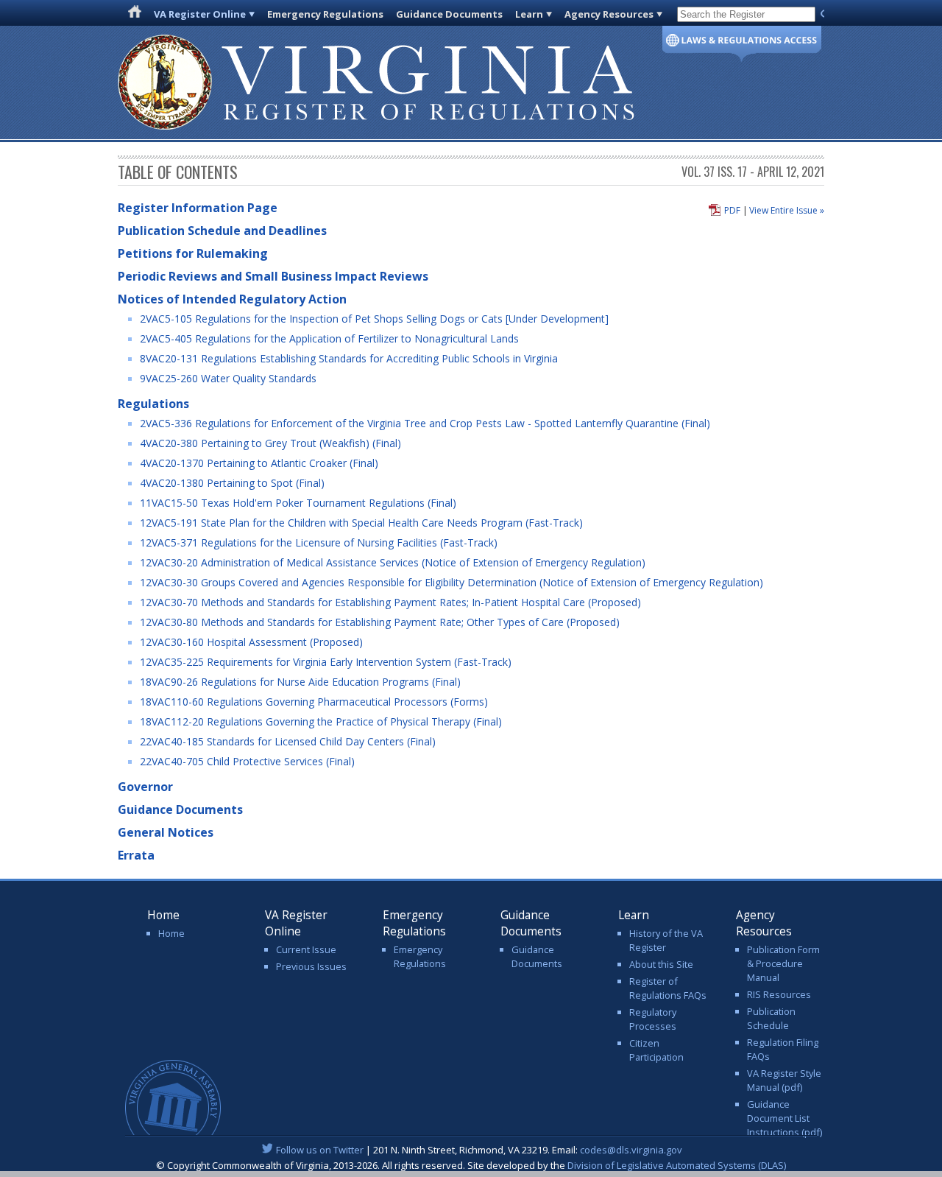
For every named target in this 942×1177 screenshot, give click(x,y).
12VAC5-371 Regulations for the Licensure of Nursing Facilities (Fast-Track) (318, 542)
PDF (732, 210)
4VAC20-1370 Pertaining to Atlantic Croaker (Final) (259, 463)
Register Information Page (197, 208)
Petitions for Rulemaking (193, 253)
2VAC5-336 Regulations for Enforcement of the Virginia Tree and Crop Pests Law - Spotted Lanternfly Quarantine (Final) (425, 423)
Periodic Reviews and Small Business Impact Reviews (273, 276)
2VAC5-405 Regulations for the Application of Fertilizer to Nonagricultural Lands (329, 338)
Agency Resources (609, 14)
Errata (136, 855)
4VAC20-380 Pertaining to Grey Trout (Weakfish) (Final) (270, 443)
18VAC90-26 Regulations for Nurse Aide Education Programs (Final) (300, 682)
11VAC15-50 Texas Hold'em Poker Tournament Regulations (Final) (298, 503)
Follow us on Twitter (320, 1149)
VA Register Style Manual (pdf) (784, 1080)
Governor (145, 787)
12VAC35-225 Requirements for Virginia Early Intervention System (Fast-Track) (325, 662)
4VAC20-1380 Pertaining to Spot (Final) (232, 483)
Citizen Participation (656, 1050)
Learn (529, 14)
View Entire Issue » (786, 210)
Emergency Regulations (325, 14)
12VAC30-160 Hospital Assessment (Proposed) (251, 642)
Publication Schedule (771, 1018)
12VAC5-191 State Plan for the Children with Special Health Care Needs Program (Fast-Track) (361, 523)
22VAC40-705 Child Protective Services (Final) (247, 761)
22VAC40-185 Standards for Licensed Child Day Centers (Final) (288, 741)
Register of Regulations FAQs (667, 988)
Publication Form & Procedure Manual (783, 963)
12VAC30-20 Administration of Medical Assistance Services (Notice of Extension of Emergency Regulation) (392, 562)
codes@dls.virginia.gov (631, 1149)
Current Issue (306, 949)
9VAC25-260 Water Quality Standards (228, 378)
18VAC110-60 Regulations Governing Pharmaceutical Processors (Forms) (314, 702)
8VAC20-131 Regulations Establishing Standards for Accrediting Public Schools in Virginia (349, 358)
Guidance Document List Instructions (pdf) (784, 1118)
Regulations (153, 404)
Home (171, 933)
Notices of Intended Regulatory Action (232, 299)
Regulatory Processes (652, 1019)
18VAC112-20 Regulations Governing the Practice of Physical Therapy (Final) (321, 721)
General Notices (165, 832)
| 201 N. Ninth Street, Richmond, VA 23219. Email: (479, 1149)
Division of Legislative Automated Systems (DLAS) (676, 1165)
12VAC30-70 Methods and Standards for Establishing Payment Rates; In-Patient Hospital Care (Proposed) (390, 602)
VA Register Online (200, 14)
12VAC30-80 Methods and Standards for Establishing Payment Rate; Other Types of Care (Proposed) (380, 622)
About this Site (661, 964)
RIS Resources (779, 994)
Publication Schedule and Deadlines (222, 230)
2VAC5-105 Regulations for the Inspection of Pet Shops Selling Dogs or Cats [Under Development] (374, 319)
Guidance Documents (449, 14)
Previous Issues (311, 966)
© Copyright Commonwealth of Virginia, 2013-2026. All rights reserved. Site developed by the (471, 1165)
